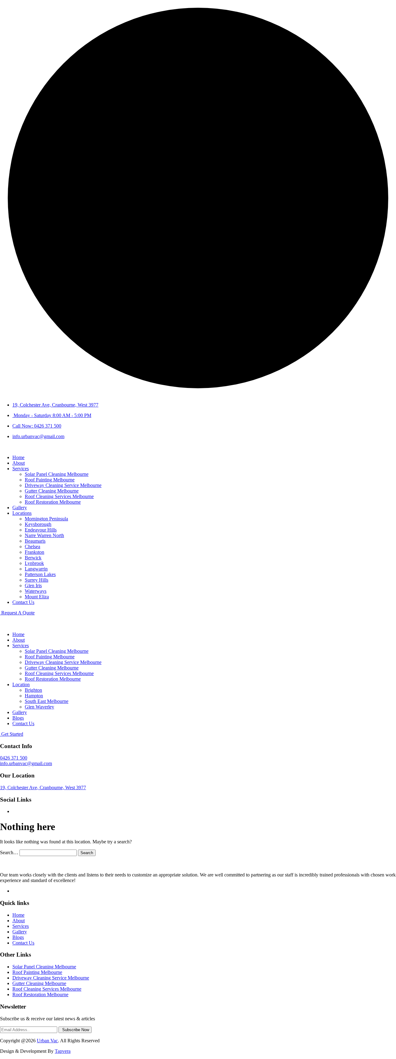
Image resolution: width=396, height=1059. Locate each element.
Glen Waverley (39, 706)
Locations (22, 513)
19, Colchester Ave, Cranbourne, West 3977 (55, 404)
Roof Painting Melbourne (50, 479)
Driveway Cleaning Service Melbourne (63, 485)
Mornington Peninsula (46, 518)
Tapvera (63, 1051)
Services (20, 468)
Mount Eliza (37, 596)
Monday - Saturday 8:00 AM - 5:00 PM (51, 415)
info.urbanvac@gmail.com (38, 436)
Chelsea (32, 546)
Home (18, 457)
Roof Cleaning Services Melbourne (59, 496)
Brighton (33, 690)
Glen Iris (33, 585)
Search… (9, 852)
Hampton (34, 695)
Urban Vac (47, 1040)
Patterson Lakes (40, 574)
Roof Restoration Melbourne (53, 502)
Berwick (33, 557)
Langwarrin (36, 568)
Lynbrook (34, 563)
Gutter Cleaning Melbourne (52, 490)
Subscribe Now (75, 1029)
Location (21, 684)
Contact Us (23, 602)
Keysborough (38, 524)
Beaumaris (35, 541)
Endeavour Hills (41, 529)
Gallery (19, 507)
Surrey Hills (36, 580)
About (18, 463)
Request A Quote (17, 612)
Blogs (18, 718)
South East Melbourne (46, 701)
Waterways (35, 591)
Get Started (11, 734)
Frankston (34, 552)
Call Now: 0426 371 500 (36, 425)
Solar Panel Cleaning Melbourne (56, 474)
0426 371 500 (13, 757)
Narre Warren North (44, 535)
